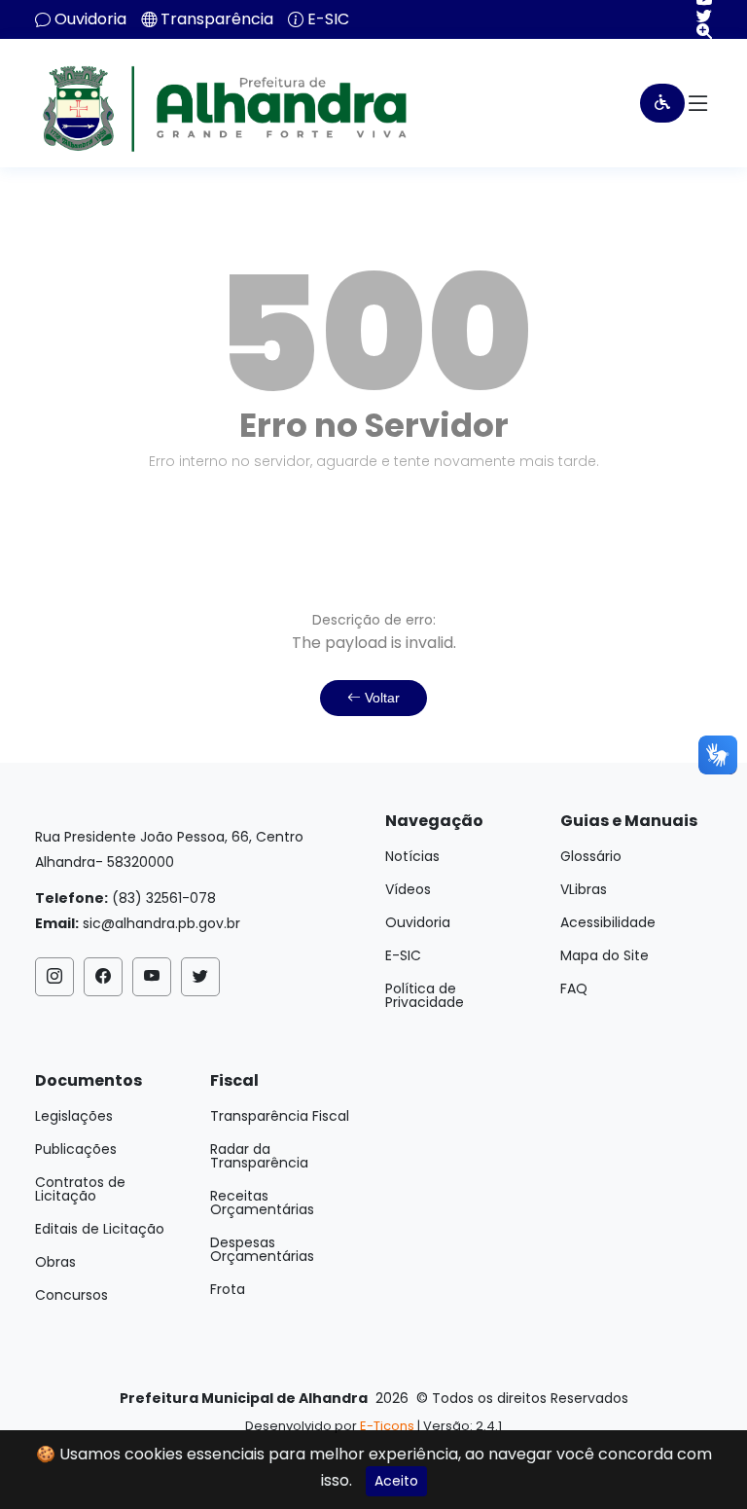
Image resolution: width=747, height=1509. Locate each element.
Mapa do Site (604, 955)
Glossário (591, 856)
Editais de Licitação (99, 1229)
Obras (55, 1262)
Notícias (412, 856)
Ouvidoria (90, 19)
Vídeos (408, 889)
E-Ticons (387, 1426)
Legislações (74, 1116)
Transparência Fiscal (279, 1116)
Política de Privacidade (424, 995)
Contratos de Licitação (80, 1189)
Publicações (76, 1149)
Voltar (380, 697)
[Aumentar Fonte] (697, 31)
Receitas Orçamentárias (262, 1202)
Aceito (396, 1481)
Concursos (71, 1295)
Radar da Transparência (259, 1155)
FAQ (573, 988)
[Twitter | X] (697, 15)
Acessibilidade (608, 922)
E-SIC (328, 19)
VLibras (583, 889)
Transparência (216, 19)
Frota (227, 1289)
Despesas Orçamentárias (262, 1249)
